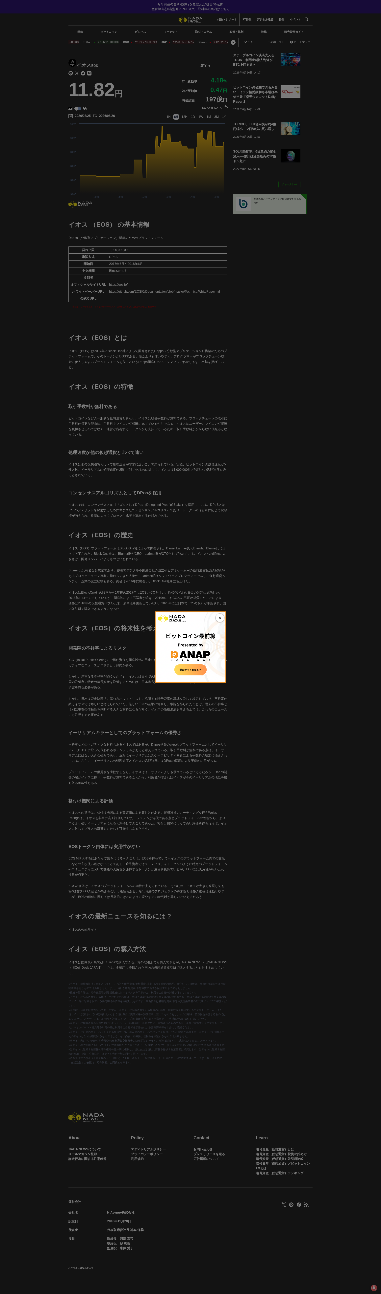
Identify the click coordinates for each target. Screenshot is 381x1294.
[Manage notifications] (374, 1288)
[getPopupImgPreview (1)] (190, 646)
